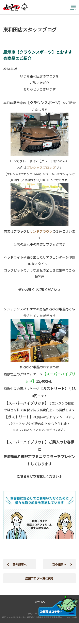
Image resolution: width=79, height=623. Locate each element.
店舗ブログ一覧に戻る (39, 578)
